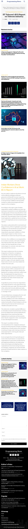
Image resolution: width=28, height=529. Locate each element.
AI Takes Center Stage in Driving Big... (10, 502)
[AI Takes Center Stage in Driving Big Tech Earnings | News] (14, 142)
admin (5, 19)
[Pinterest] (15, 23)
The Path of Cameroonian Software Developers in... (13, 470)
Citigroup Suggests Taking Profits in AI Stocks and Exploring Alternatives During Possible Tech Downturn (13, 53)
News (2, 468)
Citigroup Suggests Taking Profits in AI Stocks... (12, 482)
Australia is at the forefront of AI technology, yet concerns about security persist (12, 130)
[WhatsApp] (18, 23)
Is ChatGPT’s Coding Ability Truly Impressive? (12, 466)
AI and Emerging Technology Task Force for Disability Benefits (7, 405)
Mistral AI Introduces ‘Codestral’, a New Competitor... (13, 506)
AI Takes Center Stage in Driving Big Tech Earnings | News (12, 153)
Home (4, 7)
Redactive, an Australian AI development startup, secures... (13, 486)
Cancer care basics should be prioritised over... (12, 474)
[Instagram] (13, 455)
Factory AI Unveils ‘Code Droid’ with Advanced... (12, 490)
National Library (4, 50)
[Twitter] (12, 23)
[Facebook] (9, 23)
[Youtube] (18, 455)
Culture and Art (4, 99)
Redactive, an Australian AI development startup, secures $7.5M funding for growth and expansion (13, 78)
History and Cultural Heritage (7, 126)
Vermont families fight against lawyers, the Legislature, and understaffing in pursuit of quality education (20, 407)
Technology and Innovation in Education (16, 7)
